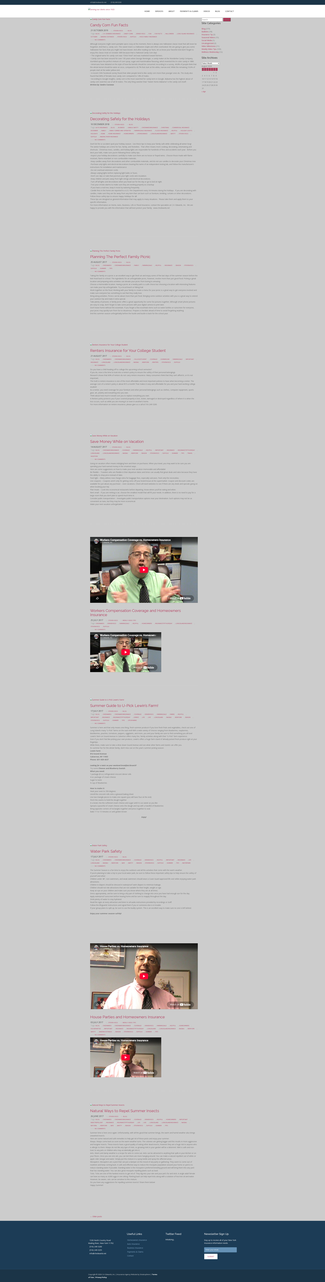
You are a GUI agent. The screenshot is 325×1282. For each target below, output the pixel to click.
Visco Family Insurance (148, 37)
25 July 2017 (97, 620)
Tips (110, 268)
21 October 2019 (99, 30)
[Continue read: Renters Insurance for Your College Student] (109, 345)
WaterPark (186, 863)
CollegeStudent (140, 359)
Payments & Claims (189, 11)
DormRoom (165, 359)
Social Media (207, 40)
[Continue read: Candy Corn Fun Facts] (100, 19)
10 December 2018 (100, 124)
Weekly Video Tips (129, 620)
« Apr (204, 91)
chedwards (107, 265)
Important (190, 359)
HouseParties (96, 1029)
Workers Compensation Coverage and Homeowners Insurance (135, 612)
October (94, 37)
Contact (229, 11)
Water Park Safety (106, 851)
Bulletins (205, 31)
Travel (189, 453)
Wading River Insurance (109, 137)
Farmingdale (147, 265)
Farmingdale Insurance (143, 130)
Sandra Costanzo (107, 37)
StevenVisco (188, 265)
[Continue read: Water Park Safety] (98, 845)
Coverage (153, 359)
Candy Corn (128, 34)
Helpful (174, 130)
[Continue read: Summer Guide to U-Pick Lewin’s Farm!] (107, 700)
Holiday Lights (186, 130)
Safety (172, 134)
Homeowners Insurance (137, 1240)
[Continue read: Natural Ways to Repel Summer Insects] (107, 1105)
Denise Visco (140, 34)
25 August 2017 (99, 262)
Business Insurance (135, 1248)
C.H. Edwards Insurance (111, 34)
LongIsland (106, 362)
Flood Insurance (161, 130)
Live (149, 717)
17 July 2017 (97, 711)
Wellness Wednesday (210, 52)
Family (103, 130)
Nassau (136, 362)
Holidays (94, 134)
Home (147, 11)
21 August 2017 (99, 356)
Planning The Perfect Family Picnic (120, 256)
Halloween (169, 34)
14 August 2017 (99, 446)
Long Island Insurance (185, 34)
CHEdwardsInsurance (150, 127)
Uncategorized (208, 43)
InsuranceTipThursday (186, 450)
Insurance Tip (207, 34)
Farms (172, 714)
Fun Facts (158, 34)
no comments (100, 40)
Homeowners (129, 134)
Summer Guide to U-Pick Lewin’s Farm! (124, 705)
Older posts (96, 1216)
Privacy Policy (101, 1277)
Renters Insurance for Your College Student (128, 350)
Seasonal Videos (208, 37)
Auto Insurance (102, 127)
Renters (155, 362)
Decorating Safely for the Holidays (120, 119)
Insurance (168, 265)
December (94, 130)
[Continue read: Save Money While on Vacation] (104, 435)
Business (121, 127)
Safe (123, 863)
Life (143, 717)
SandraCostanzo (105, 1032)
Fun (150, 34)
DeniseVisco (111, 623)
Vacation (94, 456)
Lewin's (136, 717)
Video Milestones (209, 46)
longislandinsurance (159, 134)
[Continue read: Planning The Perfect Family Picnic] (105, 251)
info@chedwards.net (98, 2)
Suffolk (133, 37)
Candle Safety (133, 127)
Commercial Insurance (180, 127)
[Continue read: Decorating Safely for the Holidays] (105, 113)
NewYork (145, 362)
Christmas (165, 127)
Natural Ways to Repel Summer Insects (124, 1111)
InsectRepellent (97, 1122)
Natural (94, 1125)
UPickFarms (132, 720)
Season (178, 265)
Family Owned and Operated (120, 130)
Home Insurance (114, 134)
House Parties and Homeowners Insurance (127, 1017)
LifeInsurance (142, 134)
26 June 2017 (97, 1116)
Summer (103, 268)
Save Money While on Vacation (117, 441)
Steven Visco (118, 31)
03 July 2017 (97, 1022)
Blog (217, 11)
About (171, 11)
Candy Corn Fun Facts (109, 25)
